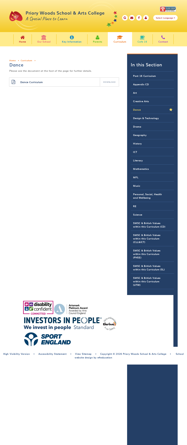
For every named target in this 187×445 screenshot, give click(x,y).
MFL (135, 177)
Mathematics (141, 169)
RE (134, 206)
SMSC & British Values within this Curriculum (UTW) (146, 281)
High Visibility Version (16, 354)
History (137, 143)
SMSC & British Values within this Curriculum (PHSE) (146, 254)
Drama (137, 126)
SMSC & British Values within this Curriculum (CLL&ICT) (146, 238)
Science (137, 214)
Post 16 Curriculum (144, 76)
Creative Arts (141, 101)
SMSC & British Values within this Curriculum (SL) (149, 267)
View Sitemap (83, 354)
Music (136, 185)
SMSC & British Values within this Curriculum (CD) (149, 224)
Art (135, 92)
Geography (140, 135)
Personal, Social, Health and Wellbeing (147, 195)
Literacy (138, 160)
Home (12, 60)
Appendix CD (141, 84)
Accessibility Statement (52, 354)
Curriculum (26, 60)
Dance (137, 109)
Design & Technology (146, 118)
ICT (135, 152)
